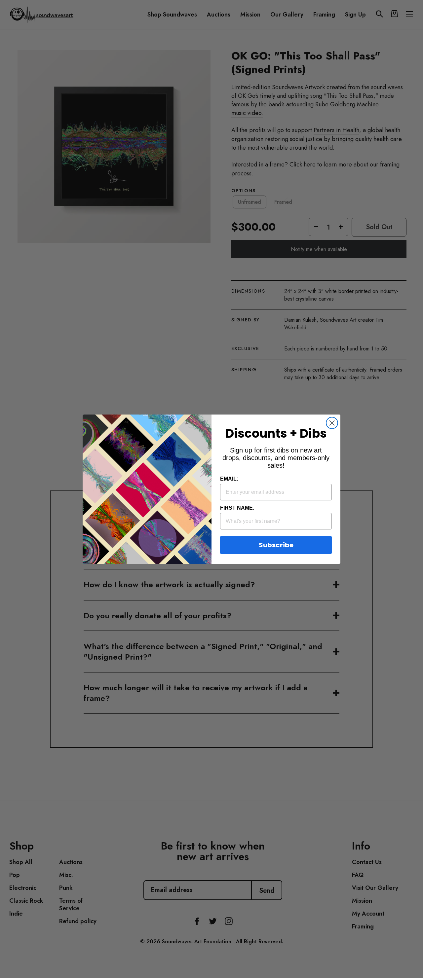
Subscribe (276, 545)
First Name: (237, 508)
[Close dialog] (332, 423)
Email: (229, 479)
